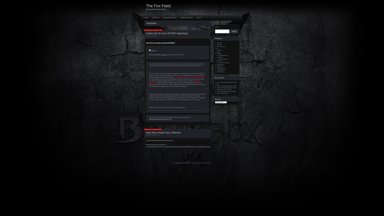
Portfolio (155, 17)
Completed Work (186, 17)
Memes (220, 57)
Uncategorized (221, 70)
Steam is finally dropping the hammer (227, 86)
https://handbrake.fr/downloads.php (160, 119)
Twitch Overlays (221, 68)
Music (218, 52)
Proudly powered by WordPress (182, 163)
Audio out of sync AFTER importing (167, 33)
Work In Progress (170, 17)
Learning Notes (221, 46)
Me (217, 48)
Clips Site (219, 43)
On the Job (220, 61)
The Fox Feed (158, 6)
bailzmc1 (164, 55)
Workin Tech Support (224, 63)
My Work (219, 53)
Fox (151, 30)
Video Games (220, 71)
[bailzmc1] (152, 50)
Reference (219, 66)
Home (146, 17)
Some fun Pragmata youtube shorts (226, 87)
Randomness (155, 135)
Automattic (207, 163)
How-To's (154, 35)
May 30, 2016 (157, 129)
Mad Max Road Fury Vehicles (163, 132)
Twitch (199, 17)
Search (217, 27)
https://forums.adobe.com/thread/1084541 (160, 43)
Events (220, 50)
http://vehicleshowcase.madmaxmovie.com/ (160, 140)
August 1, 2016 (158, 30)
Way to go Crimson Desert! (224, 89)
